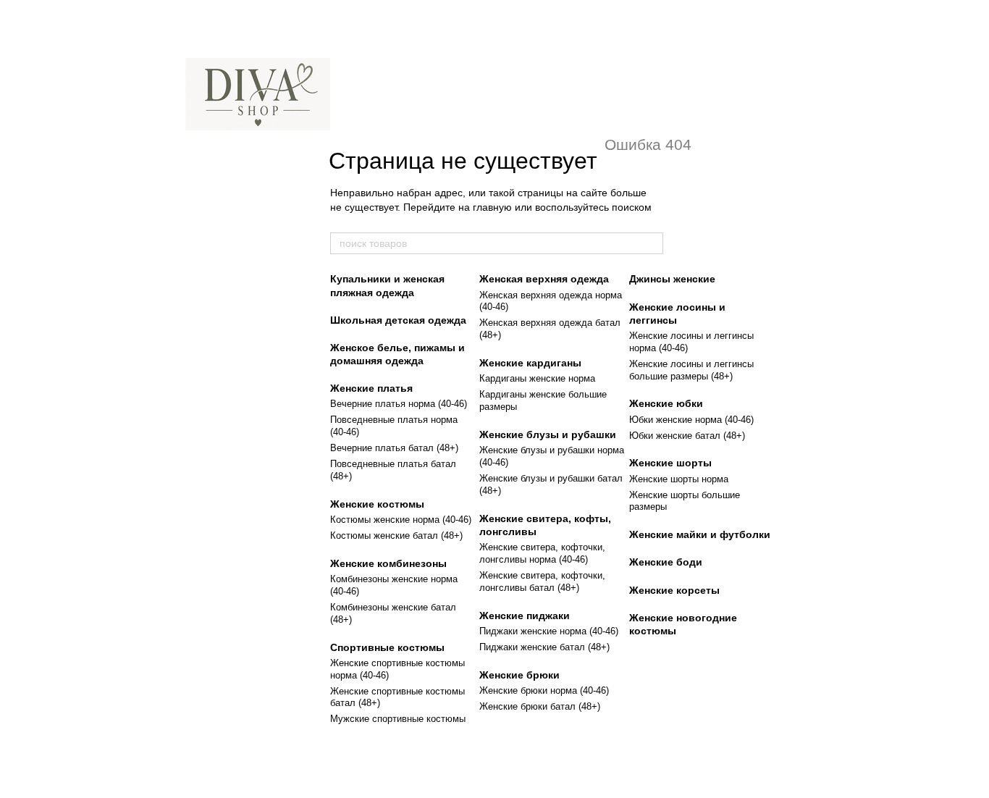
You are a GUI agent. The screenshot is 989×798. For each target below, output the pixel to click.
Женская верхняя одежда (544, 279)
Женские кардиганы (530, 363)
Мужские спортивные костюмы (398, 718)
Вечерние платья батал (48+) (394, 447)
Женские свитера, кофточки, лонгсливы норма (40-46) (542, 553)
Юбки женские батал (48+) (687, 435)
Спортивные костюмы (387, 647)
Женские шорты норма (678, 479)
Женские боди (665, 562)
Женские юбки (666, 403)
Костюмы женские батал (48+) (396, 535)
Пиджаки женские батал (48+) (544, 647)
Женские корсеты (674, 590)
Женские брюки (519, 675)
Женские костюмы (377, 504)
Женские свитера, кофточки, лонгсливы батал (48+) (542, 581)
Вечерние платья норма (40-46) (398, 403)
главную (492, 207)
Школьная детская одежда (398, 320)
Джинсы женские (672, 279)
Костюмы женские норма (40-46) (400, 519)
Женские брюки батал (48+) (539, 706)
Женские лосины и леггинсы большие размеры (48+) (691, 370)
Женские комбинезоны (388, 563)
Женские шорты (670, 463)
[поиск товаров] (651, 243)
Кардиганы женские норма (537, 378)
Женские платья (371, 388)
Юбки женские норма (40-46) (691, 419)
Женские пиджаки (524, 615)
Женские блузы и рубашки (547, 434)
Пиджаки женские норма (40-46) (548, 631)
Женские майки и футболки (699, 534)
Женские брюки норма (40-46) (544, 690)
